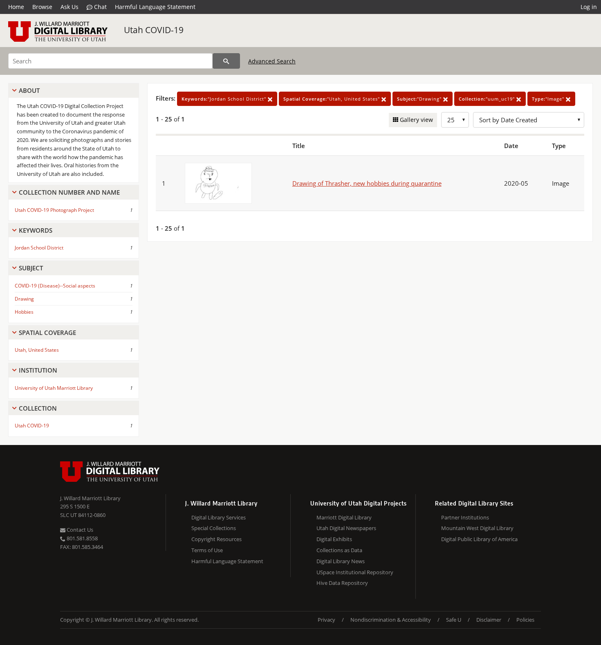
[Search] (226, 61)
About (29, 90)
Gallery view (415, 120)
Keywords (35, 230)
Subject (31, 268)
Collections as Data (339, 550)
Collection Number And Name (69, 192)
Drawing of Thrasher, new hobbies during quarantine (367, 183)
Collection (38, 408)
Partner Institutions (465, 517)
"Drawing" (420, 99)
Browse (42, 7)
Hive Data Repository (342, 583)
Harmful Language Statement (155, 7)
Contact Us (79, 529)
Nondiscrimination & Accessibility (390, 619)
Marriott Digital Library (344, 517)
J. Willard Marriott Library (90, 498)
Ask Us (69, 7)
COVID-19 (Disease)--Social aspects (55, 285)
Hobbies (24, 311)
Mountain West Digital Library (477, 528)
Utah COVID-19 (154, 30)
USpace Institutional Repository (354, 572)
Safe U (453, 619)
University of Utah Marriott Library (54, 387)
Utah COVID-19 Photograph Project (54, 210)
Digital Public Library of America (479, 539)
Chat (99, 7)
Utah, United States (37, 349)
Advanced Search (272, 61)
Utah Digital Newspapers (346, 528)
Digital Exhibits (334, 539)
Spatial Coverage (47, 332)
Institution (38, 370)
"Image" (549, 99)
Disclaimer (488, 619)
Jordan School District (39, 247)
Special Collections (213, 528)
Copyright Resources (216, 539)
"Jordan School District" (225, 99)
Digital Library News (340, 561)
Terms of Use (207, 550)
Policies (525, 619)
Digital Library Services (218, 517)
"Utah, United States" (332, 99)
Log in (589, 7)
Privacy (326, 619)
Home (16, 7)
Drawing (24, 298)
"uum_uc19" (487, 99)
